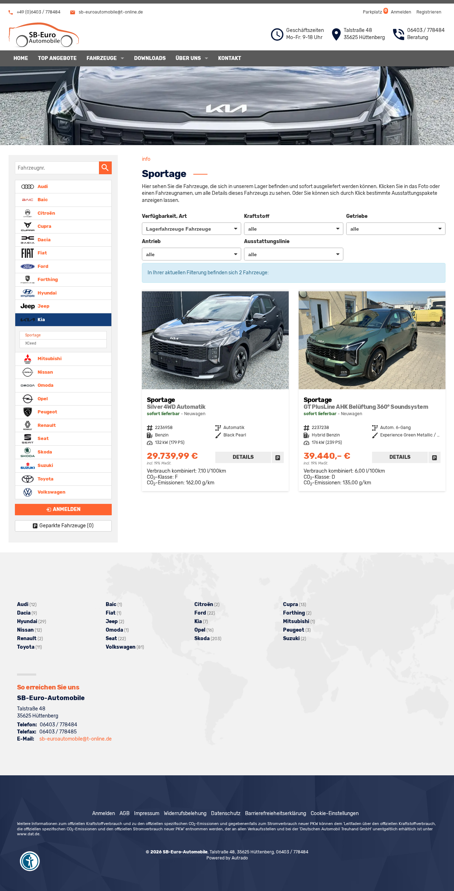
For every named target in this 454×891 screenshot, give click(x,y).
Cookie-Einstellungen (335, 813)
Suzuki (45, 465)
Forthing (47, 279)
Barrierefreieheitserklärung (275, 813)
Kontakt (229, 58)
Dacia (44, 239)
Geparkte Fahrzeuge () (66, 526)
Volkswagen (51, 492)
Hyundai (47, 292)
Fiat (42, 252)
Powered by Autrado (227, 858)
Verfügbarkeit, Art (164, 216)
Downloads (150, 58)
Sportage (33, 335)
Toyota (45, 478)
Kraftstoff (256, 216)
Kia (41, 319)
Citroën (46, 212)
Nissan (45, 371)
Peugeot (47, 411)
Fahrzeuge (102, 58)
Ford (42, 266)
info (146, 159)
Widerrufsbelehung (185, 813)
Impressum (146, 813)
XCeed (30, 343)
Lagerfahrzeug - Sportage (215, 391)
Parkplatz (374, 12)
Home (20, 58)
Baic (42, 199)
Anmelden (401, 12)
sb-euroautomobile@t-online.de (110, 12)
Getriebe (356, 216)
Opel (42, 398)
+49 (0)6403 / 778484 (38, 12)
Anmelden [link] (67, 509)
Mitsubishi (49, 358)
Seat (43, 438)
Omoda (45, 385)
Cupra (44, 226)
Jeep (43, 306)
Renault (46, 425)
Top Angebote (57, 58)
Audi (42, 186)
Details (243, 457)
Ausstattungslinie (266, 241)
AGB (124, 813)
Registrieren (428, 12)
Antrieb (151, 241)
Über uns (188, 58)
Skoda (44, 452)
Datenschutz (225, 813)
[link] (278, 457)
